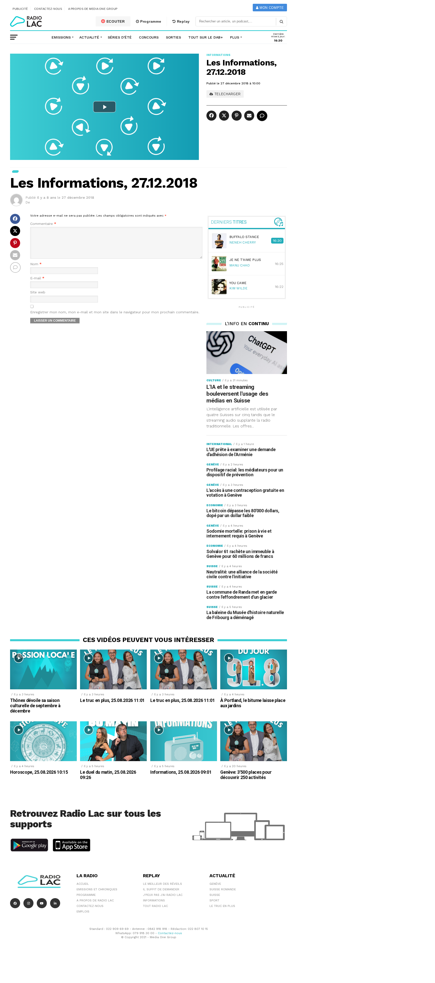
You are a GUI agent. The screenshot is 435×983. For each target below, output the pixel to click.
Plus (234, 37)
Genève (215, 884)
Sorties (173, 37)
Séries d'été (120, 37)
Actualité (89, 37)
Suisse (214, 895)
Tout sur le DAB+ (205, 37)
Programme (150, 21)
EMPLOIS (83, 911)
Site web (37, 292)
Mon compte (271, 8)
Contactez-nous (48, 8)
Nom (36, 264)
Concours (149, 37)
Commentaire (43, 224)
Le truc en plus (222, 906)
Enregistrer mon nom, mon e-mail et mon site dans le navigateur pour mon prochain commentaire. (114, 312)
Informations (154, 900)
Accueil (83, 884)
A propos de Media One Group (93, 8)
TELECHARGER (227, 94)
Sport (214, 900)
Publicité (20, 8)
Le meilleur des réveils (162, 884)
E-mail (37, 278)
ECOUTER (115, 21)
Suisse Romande (222, 889)
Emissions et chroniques (97, 889)
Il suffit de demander (161, 889)
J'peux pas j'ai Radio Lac (163, 895)
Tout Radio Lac (155, 906)
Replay (183, 21)
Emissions (61, 37)
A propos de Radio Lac (95, 900)
